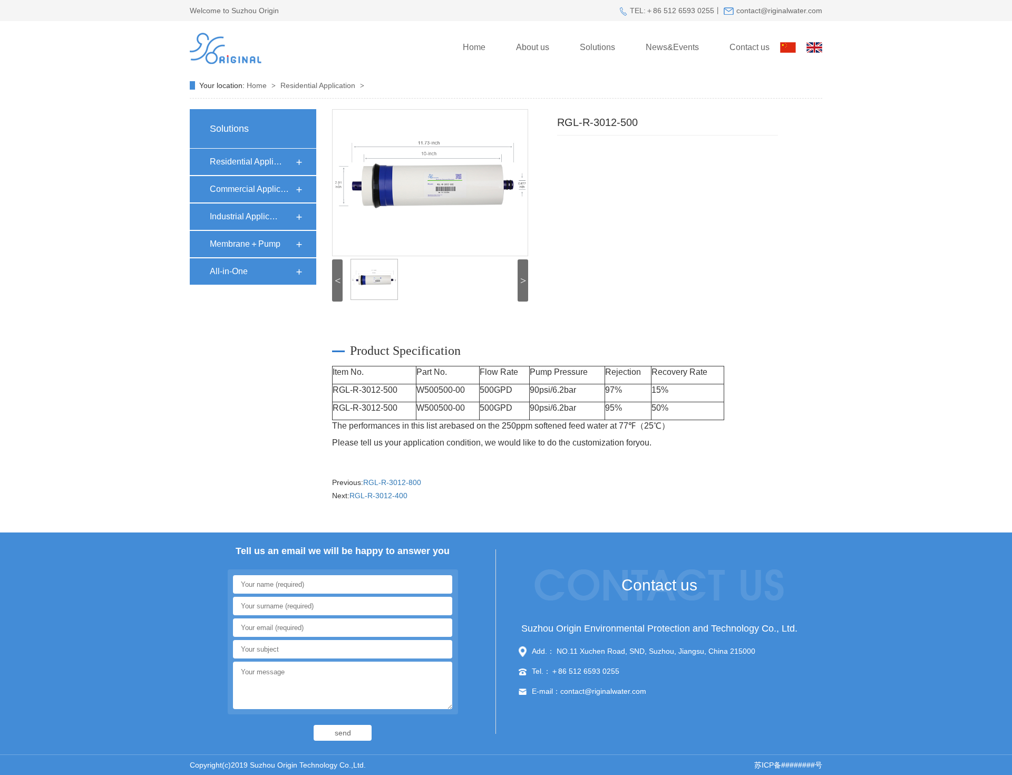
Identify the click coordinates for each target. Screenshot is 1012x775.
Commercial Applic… (249, 189)
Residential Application (318, 85)
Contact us (749, 47)
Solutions (597, 47)
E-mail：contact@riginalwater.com (589, 691)
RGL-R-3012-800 (392, 482)
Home (474, 47)
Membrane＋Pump (245, 243)
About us (532, 47)
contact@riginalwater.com (779, 10)
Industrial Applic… (244, 216)
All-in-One (229, 271)
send (343, 733)
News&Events (672, 47)
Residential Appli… (246, 161)
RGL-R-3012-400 (378, 495)
